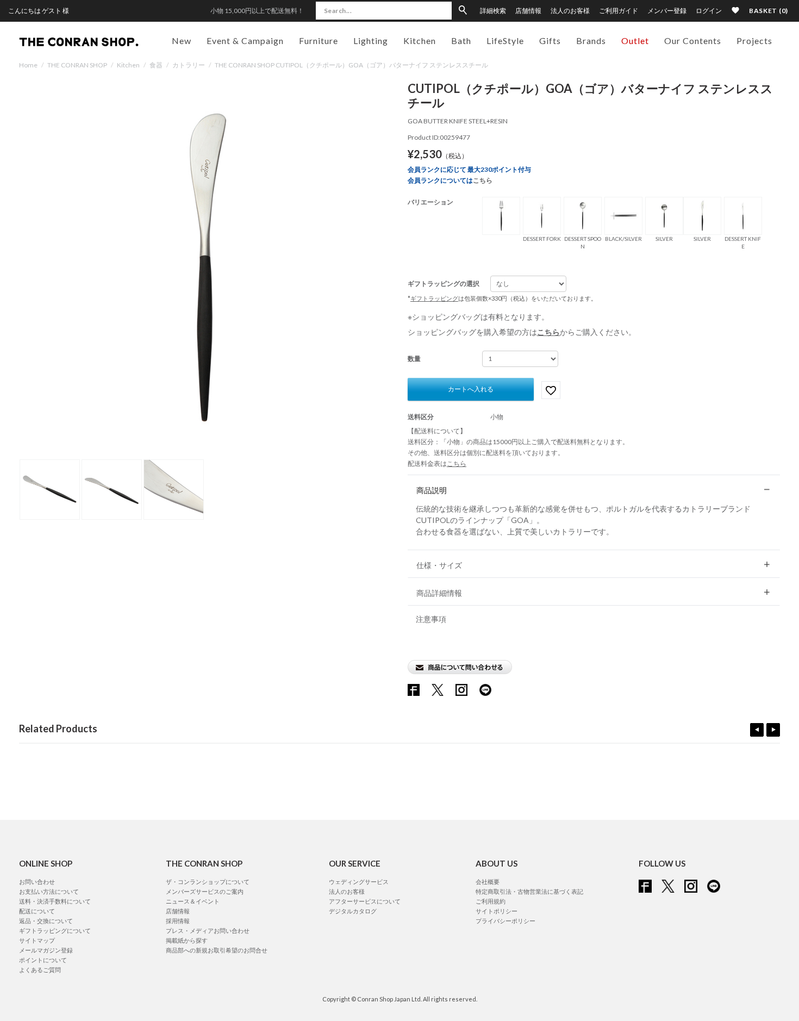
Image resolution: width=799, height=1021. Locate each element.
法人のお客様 (570, 11)
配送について (37, 910)
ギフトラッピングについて (55, 930)
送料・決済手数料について (55, 901)
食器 (156, 65)
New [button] (181, 40)
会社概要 (488, 881)
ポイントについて (43, 959)
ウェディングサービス (359, 881)
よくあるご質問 (40, 969)
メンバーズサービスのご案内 (205, 891)
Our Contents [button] (692, 40)
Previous (757, 730)
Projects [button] (754, 40)
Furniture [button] (318, 40)
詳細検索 (493, 11)
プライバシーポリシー (505, 920)
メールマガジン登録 (46, 950)
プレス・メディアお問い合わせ (207, 930)
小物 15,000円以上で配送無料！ (257, 11)
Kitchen (128, 65)
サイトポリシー (496, 910)
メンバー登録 (666, 11)
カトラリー (188, 65)
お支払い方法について (49, 891)
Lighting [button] (370, 40)
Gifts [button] (550, 40)
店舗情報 (528, 11)
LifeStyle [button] (505, 40)
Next (773, 730)
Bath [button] (461, 40)
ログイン (709, 11)
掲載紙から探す (187, 940)
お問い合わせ (37, 881)
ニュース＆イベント (193, 901)
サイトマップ (37, 940)
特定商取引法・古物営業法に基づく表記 (529, 891)
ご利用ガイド (618, 11)
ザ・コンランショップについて (207, 881)
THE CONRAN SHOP (77, 65)
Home (28, 65)
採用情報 (178, 920)
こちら (482, 180)
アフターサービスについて (365, 901)
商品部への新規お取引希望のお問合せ (216, 950)
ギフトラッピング (434, 298)
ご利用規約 (490, 901)
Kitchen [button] (419, 40)
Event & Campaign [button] (245, 40)
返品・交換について (46, 920)
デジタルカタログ (353, 910)
